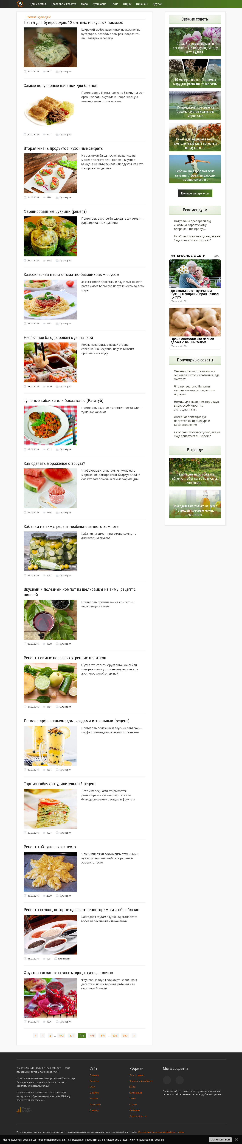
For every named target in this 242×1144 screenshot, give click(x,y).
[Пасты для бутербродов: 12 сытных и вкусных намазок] (50, 47)
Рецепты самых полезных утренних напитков (65, 657)
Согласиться (220, 1139)
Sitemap (94, 1110)
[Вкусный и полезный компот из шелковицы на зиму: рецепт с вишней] (50, 620)
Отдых (133, 1104)
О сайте (94, 1092)
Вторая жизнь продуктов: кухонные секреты (63, 148)
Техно (132, 1098)
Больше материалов (195, 193)
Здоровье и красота (140, 1081)
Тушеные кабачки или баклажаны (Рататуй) (63, 400)
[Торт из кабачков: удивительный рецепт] (50, 809)
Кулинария (135, 1092)
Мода (132, 1086)
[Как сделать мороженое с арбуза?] (50, 488)
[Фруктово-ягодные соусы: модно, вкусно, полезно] (50, 998)
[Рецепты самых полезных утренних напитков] (50, 683)
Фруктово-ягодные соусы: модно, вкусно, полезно (68, 972)
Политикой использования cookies (143, 1139)
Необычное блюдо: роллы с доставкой (58, 337)
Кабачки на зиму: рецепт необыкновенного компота (71, 526)
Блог (92, 1086)
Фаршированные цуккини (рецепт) (55, 211)
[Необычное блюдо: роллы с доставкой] (50, 362)
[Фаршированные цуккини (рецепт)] (50, 236)
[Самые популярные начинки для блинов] (50, 110)
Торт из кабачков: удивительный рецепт (60, 783)
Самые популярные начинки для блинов (60, 85)
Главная (94, 1075)
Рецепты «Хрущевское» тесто (50, 846)
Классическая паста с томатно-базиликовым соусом (71, 274)
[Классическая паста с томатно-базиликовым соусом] (50, 299)
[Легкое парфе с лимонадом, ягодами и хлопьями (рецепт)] (50, 746)
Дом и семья (136, 1075)
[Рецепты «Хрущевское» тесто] (50, 872)
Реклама (94, 1098)
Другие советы (137, 1116)
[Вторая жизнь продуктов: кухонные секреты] (50, 173)
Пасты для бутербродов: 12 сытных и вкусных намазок (73, 22)
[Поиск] (210, 4)
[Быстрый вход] (220, 4)
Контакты (95, 1104)
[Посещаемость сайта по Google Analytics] (24, 1109)
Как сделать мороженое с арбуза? (54, 463)
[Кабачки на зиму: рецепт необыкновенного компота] (50, 551)
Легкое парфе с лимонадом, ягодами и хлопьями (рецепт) (77, 720)
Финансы (134, 1110)
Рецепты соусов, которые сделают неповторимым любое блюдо (81, 909)
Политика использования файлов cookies (161, 1132)
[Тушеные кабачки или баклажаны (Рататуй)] (50, 425)
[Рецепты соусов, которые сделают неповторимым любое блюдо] (50, 935)
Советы (94, 1081)
